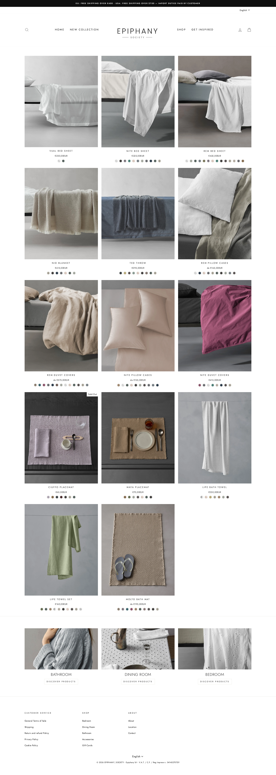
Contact (132, 733)
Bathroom (87, 733)
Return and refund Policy (37, 733)
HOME (59, 29)
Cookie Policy (31, 745)
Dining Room (88, 727)
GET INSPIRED (203, 29)
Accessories (88, 739)
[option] (138, 3)
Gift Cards (87, 745)
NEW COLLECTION (84, 29)
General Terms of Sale (35, 720)
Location (132, 727)
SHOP (181, 29)
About (131, 720)
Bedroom (86, 720)
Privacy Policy (31, 739)
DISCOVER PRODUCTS (61, 681)
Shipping (29, 727)
